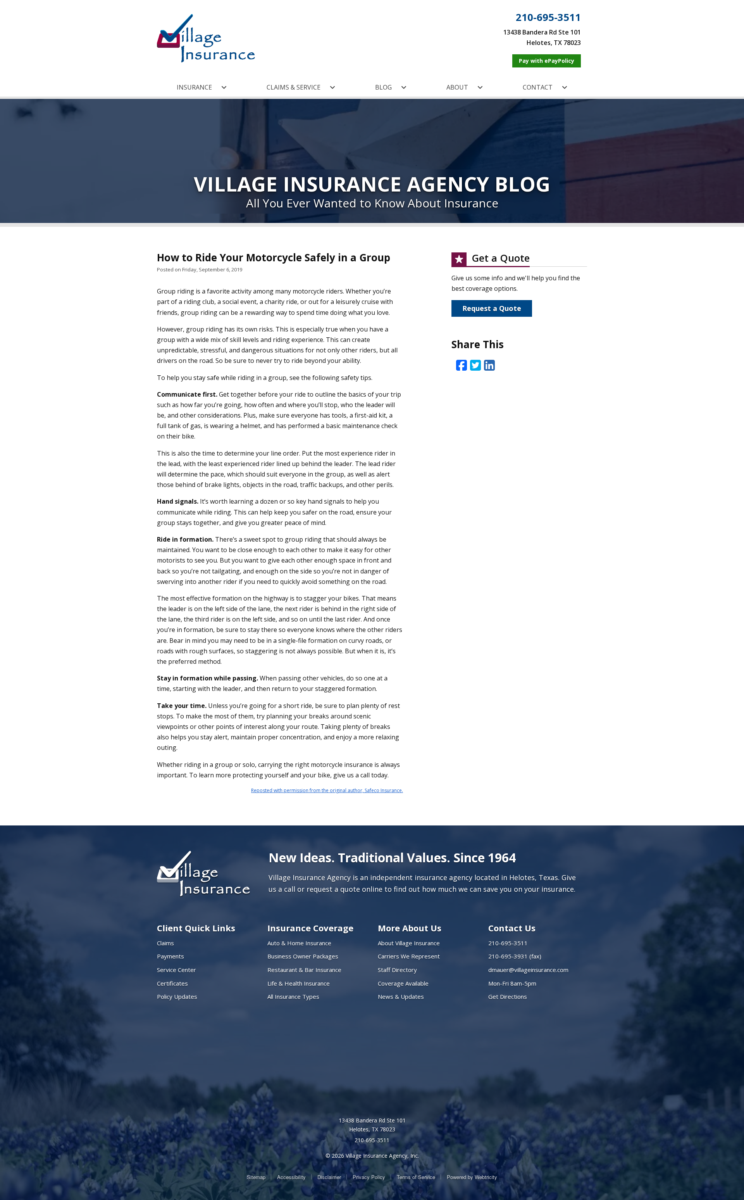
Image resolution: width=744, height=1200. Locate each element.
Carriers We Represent (409, 956)
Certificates (172, 983)
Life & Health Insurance (298, 983)
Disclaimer (329, 1177)
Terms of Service (416, 1177)
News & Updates (401, 996)
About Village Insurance (409, 943)
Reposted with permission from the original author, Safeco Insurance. (327, 790)
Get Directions (507, 996)
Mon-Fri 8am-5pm (512, 983)
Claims (165, 943)
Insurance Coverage (310, 928)
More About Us (409, 928)
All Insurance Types (293, 996)
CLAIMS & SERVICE (293, 87)
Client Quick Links (196, 928)
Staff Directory (397, 970)
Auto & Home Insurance (299, 943)
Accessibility (291, 1177)
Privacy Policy (369, 1177)
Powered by (472, 1177)
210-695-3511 (548, 17)
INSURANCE (194, 87)
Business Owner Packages (302, 956)
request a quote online (344, 889)
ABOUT (457, 87)
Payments (170, 956)
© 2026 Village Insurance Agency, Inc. (372, 1155)
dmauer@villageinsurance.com (528, 970)
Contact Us (512, 928)
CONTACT (538, 87)
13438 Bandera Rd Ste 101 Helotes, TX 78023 (372, 1125)
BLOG (383, 87)
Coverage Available (403, 983)
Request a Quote (491, 308)
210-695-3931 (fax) (514, 956)
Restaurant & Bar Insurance (304, 970)
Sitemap (256, 1177)
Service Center (176, 970)
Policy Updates (177, 996)
